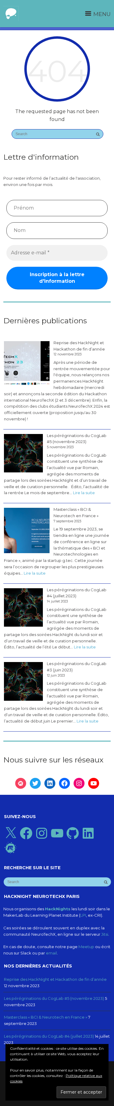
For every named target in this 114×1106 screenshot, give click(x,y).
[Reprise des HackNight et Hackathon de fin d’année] (27, 364)
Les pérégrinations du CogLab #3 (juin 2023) (76, 666)
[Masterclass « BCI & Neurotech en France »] (27, 530)
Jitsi (104, 934)
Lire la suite (84, 493)
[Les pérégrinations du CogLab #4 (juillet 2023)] (23, 607)
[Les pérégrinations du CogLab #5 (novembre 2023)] (23, 453)
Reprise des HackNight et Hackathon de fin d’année (79, 345)
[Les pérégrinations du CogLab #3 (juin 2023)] (23, 681)
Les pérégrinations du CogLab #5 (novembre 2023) (76, 438)
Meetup (86, 946)
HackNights (58, 908)
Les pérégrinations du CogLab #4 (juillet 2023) (76, 593)
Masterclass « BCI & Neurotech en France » (76, 512)
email (51, 953)
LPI (83, 915)
